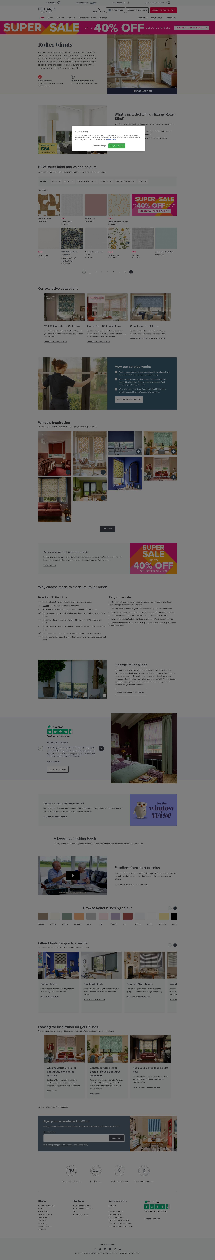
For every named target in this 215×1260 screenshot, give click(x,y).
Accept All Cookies (117, 146)
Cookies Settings (99, 146)
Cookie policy (111, 139)
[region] (108, 138)
